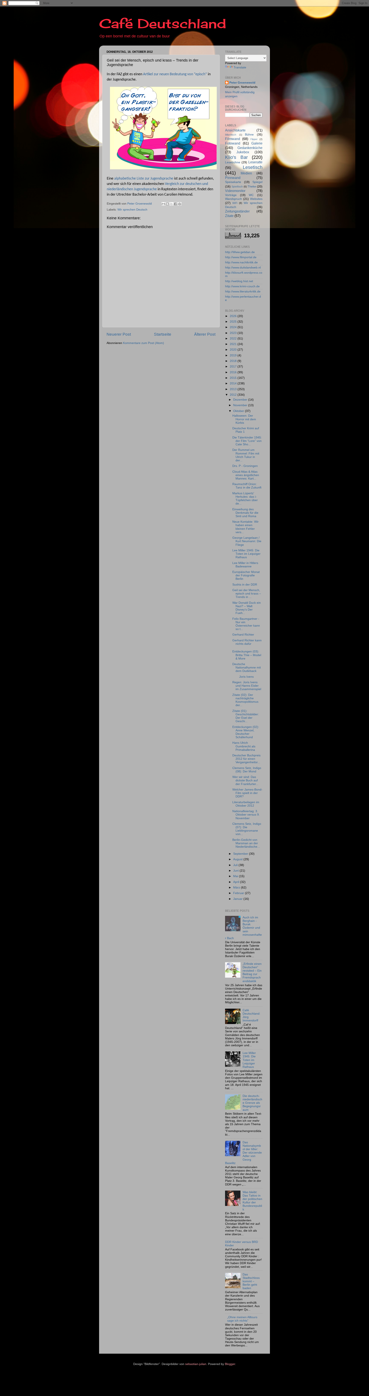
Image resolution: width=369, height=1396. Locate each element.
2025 (233, 321)
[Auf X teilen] (171, 204)
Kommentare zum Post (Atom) (143, 343)
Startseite (162, 334)
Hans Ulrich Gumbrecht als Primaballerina (243, 746)
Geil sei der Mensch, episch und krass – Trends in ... (246, 594)
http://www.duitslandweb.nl (243, 267)
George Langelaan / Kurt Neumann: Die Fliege (246, 541)
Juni (236, 870)
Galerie (256, 143)
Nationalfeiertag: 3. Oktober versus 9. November (246, 815)
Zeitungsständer (237, 211)
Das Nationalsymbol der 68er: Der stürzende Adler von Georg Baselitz (243, 1153)
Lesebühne (232, 162)
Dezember (240, 399)
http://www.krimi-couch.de (242, 286)
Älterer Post (204, 334)
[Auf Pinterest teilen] (179, 204)
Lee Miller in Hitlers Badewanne (245, 564)
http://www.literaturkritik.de (243, 291)
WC (251, 195)
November (240, 405)
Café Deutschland (162, 23)
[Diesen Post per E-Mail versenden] (163, 204)
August (238, 859)
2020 (233, 349)
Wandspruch (233, 199)
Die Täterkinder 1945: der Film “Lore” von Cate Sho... (247, 441)
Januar (238, 898)
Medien (246, 173)
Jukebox (242, 152)
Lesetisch (252, 167)
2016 (233, 372)
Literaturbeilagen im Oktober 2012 (245, 804)
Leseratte (255, 162)
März (237, 887)
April (236, 882)
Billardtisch (230, 134)
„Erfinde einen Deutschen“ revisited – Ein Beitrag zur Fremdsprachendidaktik (252, 972)
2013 (233, 389)
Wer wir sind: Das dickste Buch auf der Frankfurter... (245, 780)
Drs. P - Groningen (245, 466)
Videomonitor (235, 191)
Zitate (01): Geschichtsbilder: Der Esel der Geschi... (245, 716)
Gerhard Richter (243, 634)
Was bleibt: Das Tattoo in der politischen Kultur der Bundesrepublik (252, 1201)
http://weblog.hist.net (239, 281)
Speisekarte (233, 182)
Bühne (249, 134)
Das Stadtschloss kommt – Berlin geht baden (251, 1281)
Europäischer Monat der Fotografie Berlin (246, 575)
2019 (233, 355)
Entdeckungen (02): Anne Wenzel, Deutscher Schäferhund (245, 732)
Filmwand (232, 139)
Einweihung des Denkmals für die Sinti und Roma (245, 513)
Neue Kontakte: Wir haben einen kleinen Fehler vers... (245, 527)
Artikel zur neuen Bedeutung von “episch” (175, 74)
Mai (236, 876)
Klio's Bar (236, 157)
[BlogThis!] (167, 204)
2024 (233, 327)
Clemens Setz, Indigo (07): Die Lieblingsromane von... (246, 829)
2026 (233, 316)
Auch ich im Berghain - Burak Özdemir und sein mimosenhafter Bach (243, 928)
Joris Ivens (243, 676)
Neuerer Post (119, 334)
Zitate (229, 216)
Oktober (239, 411)
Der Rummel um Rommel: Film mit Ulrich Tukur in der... (245, 455)
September (241, 853)
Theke (251, 186)
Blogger (230, 1364)
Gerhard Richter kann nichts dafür (247, 642)
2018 (233, 361)
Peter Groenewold (242, 82)
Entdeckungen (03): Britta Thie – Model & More (246, 655)
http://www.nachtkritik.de (241, 262)
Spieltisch (237, 186)
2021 (233, 344)
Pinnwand (232, 178)
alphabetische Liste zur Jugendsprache (143, 179)
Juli (236, 865)
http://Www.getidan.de (240, 252)
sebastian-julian (195, 1364)
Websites (256, 199)
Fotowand (232, 143)
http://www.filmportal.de (240, 257)
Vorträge (231, 195)
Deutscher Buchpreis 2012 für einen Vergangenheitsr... (246, 759)
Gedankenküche (249, 148)
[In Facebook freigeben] (175, 204)
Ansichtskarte (235, 130)
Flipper (254, 139)
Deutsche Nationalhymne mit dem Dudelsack (246, 668)
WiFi (234, 203)
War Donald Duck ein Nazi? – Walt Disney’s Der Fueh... (246, 608)
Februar (239, 893)
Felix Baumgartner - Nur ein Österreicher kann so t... (246, 624)
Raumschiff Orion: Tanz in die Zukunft (246, 486)
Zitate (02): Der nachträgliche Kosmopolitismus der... (245, 700)
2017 (233, 366)
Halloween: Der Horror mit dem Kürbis (244, 419)
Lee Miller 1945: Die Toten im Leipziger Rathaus (246, 554)
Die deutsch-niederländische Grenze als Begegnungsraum (252, 1102)
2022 (233, 338)
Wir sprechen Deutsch (132, 209)
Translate (240, 67)
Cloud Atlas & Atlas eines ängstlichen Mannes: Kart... (245, 475)
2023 (233, 333)
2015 (233, 377)
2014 (233, 383)
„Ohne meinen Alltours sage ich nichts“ (242, 1319)
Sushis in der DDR (244, 584)
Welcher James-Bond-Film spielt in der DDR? (247, 793)
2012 (233, 394)
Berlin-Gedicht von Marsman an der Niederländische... (246, 843)
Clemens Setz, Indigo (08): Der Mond (246, 769)
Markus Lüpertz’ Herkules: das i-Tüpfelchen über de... (245, 498)
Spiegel (257, 182)
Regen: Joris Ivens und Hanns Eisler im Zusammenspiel (246, 686)
